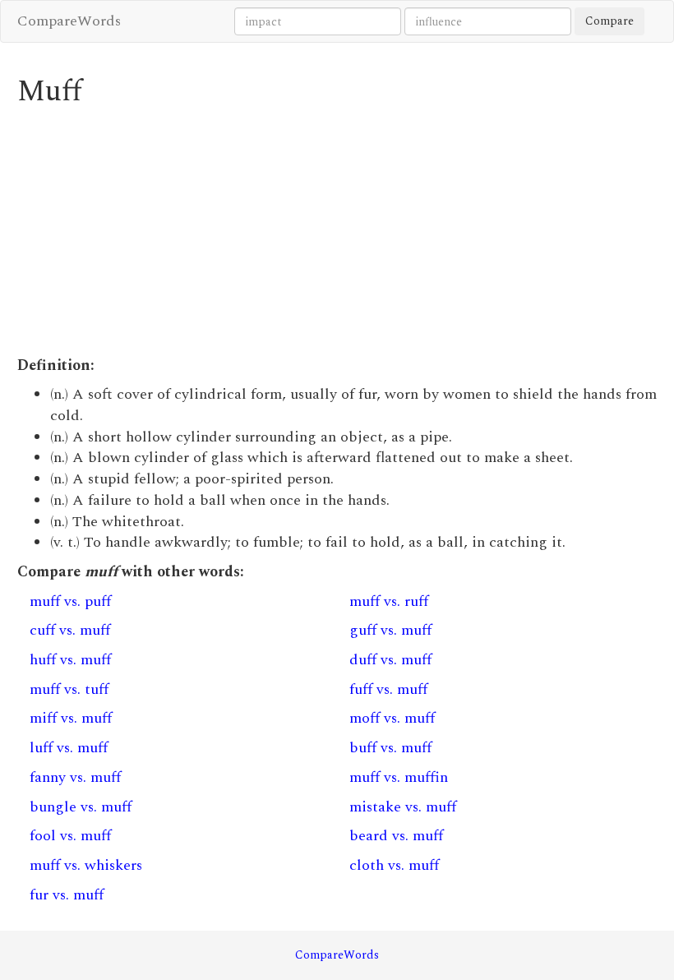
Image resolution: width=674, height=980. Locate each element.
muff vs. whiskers (86, 865)
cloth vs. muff (394, 865)
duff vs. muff (390, 660)
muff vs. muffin (398, 777)
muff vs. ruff (388, 601)
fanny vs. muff (75, 777)
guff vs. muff (390, 630)
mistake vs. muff (402, 807)
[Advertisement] (337, 232)
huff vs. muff (70, 660)
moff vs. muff (392, 718)
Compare (609, 21)
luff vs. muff (69, 748)
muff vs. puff (70, 601)
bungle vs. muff (81, 807)
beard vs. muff (396, 836)
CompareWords (69, 21)
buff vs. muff (390, 748)
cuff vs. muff (70, 630)
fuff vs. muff (388, 689)
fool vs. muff (70, 836)
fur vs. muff (67, 895)
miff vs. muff (71, 718)
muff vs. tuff (69, 689)
